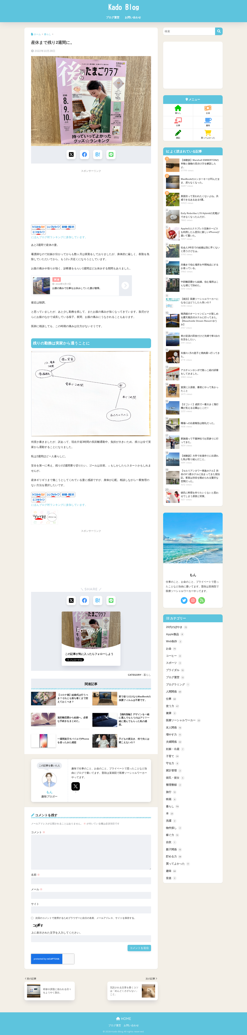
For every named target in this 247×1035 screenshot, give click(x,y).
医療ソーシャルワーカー (183, 720)
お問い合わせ (133, 17)
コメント (38, 832)
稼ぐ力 (172, 835)
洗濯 (170, 820)
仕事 (178, 125)
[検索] (219, 31)
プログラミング (177, 684)
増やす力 (173, 734)
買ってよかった (208, 138)
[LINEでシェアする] (111, 154)
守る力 (172, 763)
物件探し (173, 827)
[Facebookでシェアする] (84, 154)
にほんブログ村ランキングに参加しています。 (59, 237)
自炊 (170, 842)
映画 (170, 799)
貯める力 (173, 856)
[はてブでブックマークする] (97, 154)
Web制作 (173, 641)
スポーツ (173, 663)
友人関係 (173, 727)
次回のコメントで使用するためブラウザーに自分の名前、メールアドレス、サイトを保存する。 (85, 918)
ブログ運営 (112, 17)
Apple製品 (174, 634)
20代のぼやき (176, 627)
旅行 (171, 792)
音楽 (170, 878)
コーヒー (173, 655)
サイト (35, 904)
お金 (208, 113)
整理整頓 (173, 784)
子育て (172, 756)
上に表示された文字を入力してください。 (56, 932)
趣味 (208, 125)
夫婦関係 (173, 741)
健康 (170, 713)
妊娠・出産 (174, 749)
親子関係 (173, 849)
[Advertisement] (91, 198)
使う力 (172, 706)
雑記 (178, 138)
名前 (35, 874)
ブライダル (175, 670)
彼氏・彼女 (174, 777)
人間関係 (173, 691)
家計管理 (173, 770)
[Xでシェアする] (71, 154)
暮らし (147, 674)
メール (37, 889)
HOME (125, 1019)
